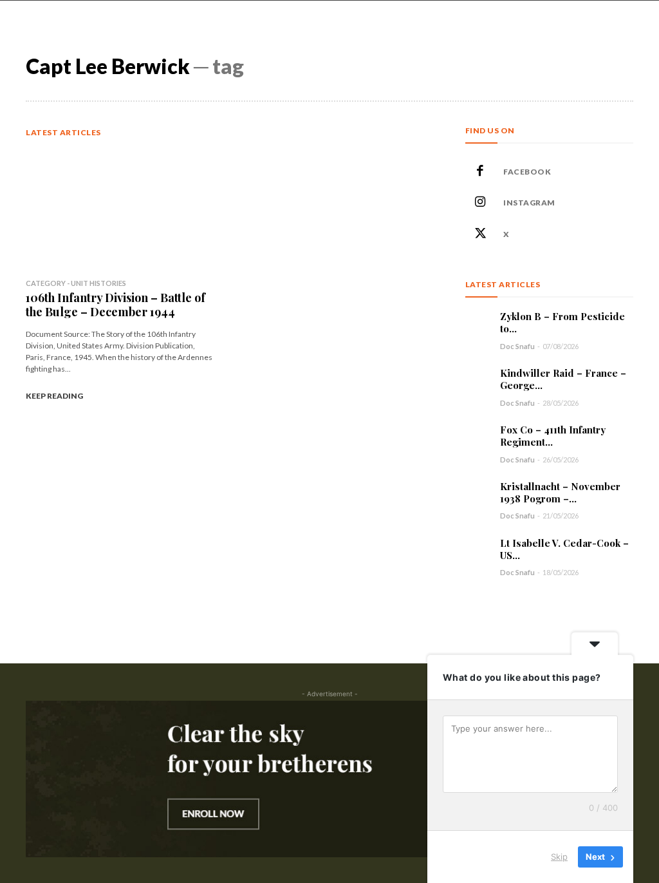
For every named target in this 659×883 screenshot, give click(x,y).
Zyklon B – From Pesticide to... (562, 322)
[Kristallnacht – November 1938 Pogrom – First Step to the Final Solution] (477, 493)
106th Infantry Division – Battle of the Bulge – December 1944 (115, 304)
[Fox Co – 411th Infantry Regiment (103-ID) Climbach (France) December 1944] (477, 436)
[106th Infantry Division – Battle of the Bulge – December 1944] (120, 210)
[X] (480, 234)
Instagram (529, 202)
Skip (559, 856)
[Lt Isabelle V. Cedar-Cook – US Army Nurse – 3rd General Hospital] (477, 549)
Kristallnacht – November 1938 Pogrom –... (560, 492)
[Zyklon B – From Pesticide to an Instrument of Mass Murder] (477, 323)
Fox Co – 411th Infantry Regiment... (553, 435)
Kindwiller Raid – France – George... (563, 379)
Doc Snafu (517, 346)
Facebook (527, 171)
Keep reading (54, 396)
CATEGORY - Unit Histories (76, 283)
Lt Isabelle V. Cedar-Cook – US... (564, 549)
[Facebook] (480, 172)
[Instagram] (480, 202)
